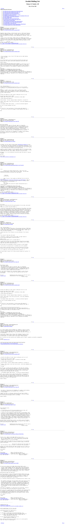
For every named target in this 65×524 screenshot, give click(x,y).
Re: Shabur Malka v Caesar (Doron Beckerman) (11, 16)
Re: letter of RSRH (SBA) (7, 17)
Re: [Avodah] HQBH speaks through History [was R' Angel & (13, 165)
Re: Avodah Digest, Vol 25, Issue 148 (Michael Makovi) (13, 22)
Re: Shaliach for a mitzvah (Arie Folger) (9, 14)
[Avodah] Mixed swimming (7, 326)
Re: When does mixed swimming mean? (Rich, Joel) (11, 12)
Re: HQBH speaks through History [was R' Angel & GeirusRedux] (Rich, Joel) (16, 15)
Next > (63, 8)
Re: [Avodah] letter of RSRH (8, 224)
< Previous (2, 8)
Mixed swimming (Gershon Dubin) (9, 20)
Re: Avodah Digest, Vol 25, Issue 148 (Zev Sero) (11, 18)
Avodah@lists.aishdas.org (5, 505)
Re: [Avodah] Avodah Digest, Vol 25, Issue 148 (11, 121)
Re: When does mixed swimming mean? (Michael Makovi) (13, 21)
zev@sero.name (3, 275)
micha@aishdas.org (3, 453)
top (33, 78)
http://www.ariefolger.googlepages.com (7, 156)
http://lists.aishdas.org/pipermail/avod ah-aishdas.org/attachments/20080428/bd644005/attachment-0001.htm (13, 216)
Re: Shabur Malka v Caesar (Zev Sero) (10, 23)
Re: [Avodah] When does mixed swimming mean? (11, 51)
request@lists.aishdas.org (22, 144)
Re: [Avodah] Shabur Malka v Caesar (9, 201)
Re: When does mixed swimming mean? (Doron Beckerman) (13, 11)
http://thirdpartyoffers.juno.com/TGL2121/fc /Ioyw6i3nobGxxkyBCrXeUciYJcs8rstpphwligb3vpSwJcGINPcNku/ (11, 343)
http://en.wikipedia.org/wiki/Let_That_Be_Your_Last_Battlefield (13, 179)
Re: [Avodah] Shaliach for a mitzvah (9, 141)
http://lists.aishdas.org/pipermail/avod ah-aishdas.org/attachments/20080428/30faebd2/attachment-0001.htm (13, 43)
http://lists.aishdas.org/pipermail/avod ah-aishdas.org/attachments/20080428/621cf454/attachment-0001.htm (13, 193)
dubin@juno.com (6, 339)
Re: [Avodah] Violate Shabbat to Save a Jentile (10, 463)
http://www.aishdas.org (4, 499)
